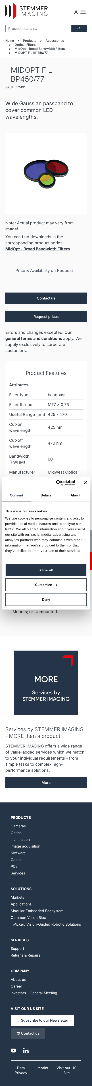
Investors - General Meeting (34, 993)
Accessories (55, 40)
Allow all (46, 570)
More (46, 782)
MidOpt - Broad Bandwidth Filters (40, 48)
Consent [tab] (16, 495)
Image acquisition (25, 846)
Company (20, 971)
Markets (17, 897)
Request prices (46, 316)
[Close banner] (85, 482)
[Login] (75, 11)
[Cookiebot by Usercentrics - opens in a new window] (56, 483)
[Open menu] (83, 11)
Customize (43, 585)
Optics (16, 832)
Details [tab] (46, 495)
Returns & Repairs (25, 955)
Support (17, 948)
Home (9, 40)
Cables (16, 859)
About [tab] (75, 495)
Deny (46, 599)
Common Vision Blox (28, 917)
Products (29, 40)
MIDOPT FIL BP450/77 (31, 53)
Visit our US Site (27, 1008)
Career (16, 986)
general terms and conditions (33, 338)
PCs (14, 866)
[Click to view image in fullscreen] (46, 173)
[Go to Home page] (26, 11)
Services (18, 873)
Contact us (46, 298)
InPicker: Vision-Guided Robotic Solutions (46, 924)
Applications (21, 904)
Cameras (18, 826)
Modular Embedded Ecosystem (37, 911)
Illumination (20, 839)
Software (18, 853)
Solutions (21, 889)
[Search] (79, 28)
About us (18, 979)
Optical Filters (25, 44)
